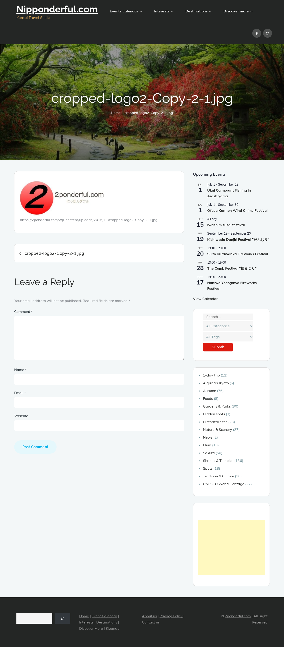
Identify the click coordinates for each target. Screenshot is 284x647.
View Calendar (205, 298)
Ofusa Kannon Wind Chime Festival (237, 210)
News (208, 437)
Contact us (151, 622)
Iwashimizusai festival (226, 225)
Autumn (209, 390)
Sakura (209, 453)
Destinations (196, 11)
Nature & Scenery (217, 429)
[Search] (62, 618)
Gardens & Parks (217, 406)
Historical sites (215, 422)
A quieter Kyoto (216, 383)
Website (21, 416)
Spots (208, 468)
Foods (208, 398)
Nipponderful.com (57, 9)
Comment (23, 311)
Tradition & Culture (218, 476)
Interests (162, 11)
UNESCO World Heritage (223, 484)
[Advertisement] (231, 547)
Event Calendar (104, 616)
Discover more (236, 11)
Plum (207, 445)
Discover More (91, 628)
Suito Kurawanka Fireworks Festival (237, 254)
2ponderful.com (238, 616)
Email (20, 392)
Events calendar (124, 11)
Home (84, 616)
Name (20, 369)
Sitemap (113, 628)
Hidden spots (214, 414)
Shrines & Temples (218, 460)
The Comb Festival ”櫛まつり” (231, 268)
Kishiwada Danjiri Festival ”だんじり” (238, 239)
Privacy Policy (171, 616)
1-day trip (211, 375)
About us (149, 616)
